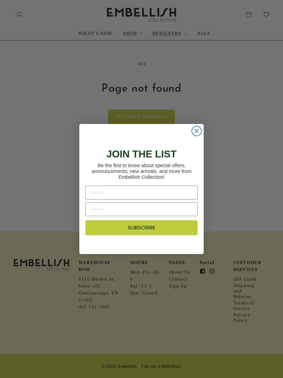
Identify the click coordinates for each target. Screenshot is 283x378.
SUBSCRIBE (141, 227)
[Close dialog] (196, 131)
